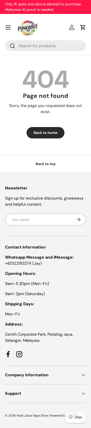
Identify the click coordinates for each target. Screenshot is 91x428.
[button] (82, 27)
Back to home (45, 132)
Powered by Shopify (64, 416)
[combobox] (45, 45)
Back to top (46, 164)
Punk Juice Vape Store (33, 416)
